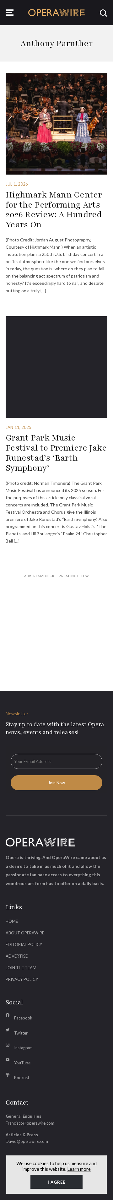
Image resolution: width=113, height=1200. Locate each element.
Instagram (23, 1047)
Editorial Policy (24, 944)
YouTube (22, 1062)
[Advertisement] (56, 626)
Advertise (17, 956)
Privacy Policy (22, 979)
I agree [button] (56, 1182)
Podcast (21, 1077)
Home (12, 921)
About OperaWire (25, 932)
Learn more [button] (79, 1169)
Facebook (23, 1017)
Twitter (21, 1032)
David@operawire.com (27, 1141)
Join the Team (21, 967)
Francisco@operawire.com (30, 1123)
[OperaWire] (56, 12)
